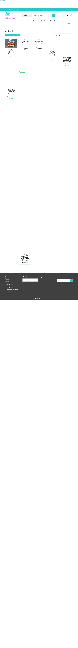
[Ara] (71, 628)
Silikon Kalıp (27, 20)
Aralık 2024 (43, 626)
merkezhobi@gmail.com (12, 637)
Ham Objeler (36, 20)
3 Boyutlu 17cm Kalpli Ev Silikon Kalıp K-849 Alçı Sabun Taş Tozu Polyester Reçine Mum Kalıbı (67, 316)
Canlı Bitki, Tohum (54, 20)
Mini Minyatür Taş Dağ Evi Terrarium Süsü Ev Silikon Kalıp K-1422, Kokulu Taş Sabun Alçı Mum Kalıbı (39, 45)
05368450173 (10, 635)
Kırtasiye (63, 20)
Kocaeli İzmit (10, 639)
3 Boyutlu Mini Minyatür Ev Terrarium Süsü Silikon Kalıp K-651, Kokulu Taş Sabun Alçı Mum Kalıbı (25, 45)
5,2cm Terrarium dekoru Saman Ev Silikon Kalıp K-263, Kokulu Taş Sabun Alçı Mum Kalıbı (25, 513)
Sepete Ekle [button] (11, 49)
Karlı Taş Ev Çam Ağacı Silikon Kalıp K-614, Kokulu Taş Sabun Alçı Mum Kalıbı (11, 52)
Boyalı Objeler (44, 20)
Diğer (69, 23)
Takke (69, 20)
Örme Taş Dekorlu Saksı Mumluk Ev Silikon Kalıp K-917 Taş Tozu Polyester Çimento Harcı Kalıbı (11, 604)
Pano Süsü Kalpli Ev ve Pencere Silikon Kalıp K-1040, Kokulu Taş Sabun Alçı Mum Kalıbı (53, 55)
